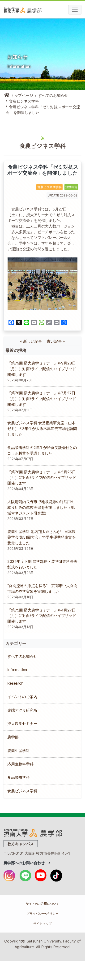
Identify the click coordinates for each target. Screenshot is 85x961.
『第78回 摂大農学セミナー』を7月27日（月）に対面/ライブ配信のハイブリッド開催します (41, 399)
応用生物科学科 (20, 764)
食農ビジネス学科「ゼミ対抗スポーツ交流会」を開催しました (42, 170)
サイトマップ (42, 923)
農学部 (13, 737)
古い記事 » (56, 341)
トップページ (21, 95)
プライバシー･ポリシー (42, 913)
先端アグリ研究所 (22, 710)
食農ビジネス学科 (24, 101)
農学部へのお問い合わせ (26, 862)
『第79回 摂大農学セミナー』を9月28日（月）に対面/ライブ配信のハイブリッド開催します (41, 369)
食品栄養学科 (18, 777)
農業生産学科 (18, 750)
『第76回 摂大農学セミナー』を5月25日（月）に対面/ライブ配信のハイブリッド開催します (41, 478)
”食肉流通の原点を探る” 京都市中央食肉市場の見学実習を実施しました (42, 588)
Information (17, 669)
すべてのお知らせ (53, 95)
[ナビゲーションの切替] (74, 9)
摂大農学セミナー (22, 723)
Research (15, 683)
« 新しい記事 (33, 341)
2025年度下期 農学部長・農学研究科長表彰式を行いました (42, 564)
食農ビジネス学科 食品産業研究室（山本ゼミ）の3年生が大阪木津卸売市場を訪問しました (42, 429)
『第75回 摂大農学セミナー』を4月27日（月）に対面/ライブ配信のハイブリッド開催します (41, 616)
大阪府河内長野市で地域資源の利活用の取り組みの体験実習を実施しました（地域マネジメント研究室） (41, 507)
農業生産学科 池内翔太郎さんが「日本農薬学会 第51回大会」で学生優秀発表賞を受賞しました (41, 537)
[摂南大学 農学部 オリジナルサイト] (33, 832)
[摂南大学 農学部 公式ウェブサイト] (31, 9)
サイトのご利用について (42, 903)
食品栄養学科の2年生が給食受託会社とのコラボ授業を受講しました (42, 450)
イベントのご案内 (22, 697)
